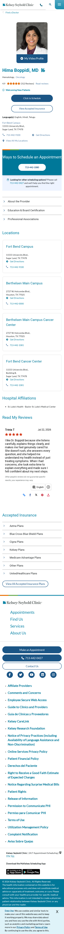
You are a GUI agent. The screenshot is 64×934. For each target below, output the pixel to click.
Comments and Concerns (24, 693)
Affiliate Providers (20, 685)
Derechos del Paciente (22, 765)
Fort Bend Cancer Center (24, 361)
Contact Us (32, 666)
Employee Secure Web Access (27, 700)
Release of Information (23, 798)
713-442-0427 (17, 183)
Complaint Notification (23, 834)
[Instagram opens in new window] (53, 674)
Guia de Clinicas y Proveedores (28, 714)
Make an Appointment (32, 650)
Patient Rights (17, 791)
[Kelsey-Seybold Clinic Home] (19, 5)
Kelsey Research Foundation (26, 728)
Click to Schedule (32, 98)
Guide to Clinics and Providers (28, 707)
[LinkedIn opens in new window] (42, 674)
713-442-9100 (13, 135)
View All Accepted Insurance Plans (25, 583)
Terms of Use (16, 820)
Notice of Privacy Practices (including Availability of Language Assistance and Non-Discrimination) (33, 740)
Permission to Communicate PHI (29, 806)
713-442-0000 (16, 303)
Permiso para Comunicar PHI (27, 813)
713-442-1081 (16, 345)
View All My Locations (17, 140)
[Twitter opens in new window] (21, 674)
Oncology (20, 77)
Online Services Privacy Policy (27, 751)
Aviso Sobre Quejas (20, 841)
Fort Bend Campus (11, 122)
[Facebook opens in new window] (10, 674)
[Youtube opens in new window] (31, 674)
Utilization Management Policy (28, 827)
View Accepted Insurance (32, 108)
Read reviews (42, 83)
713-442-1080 (32, 167)
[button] (32, 42)
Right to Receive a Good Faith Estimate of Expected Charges (33, 775)
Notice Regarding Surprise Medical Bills (33, 784)
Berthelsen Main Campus (24, 283)
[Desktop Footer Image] (22, 606)
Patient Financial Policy (23, 758)
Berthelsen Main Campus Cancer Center (30, 322)
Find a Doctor (12, 12)
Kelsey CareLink (18, 721)
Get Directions (42, 135)
